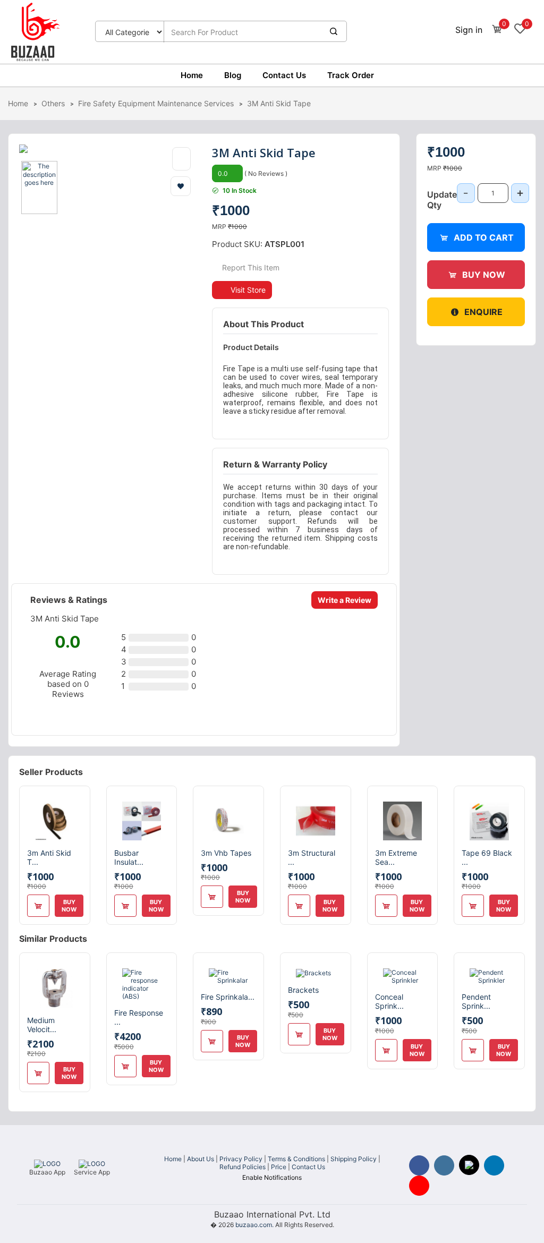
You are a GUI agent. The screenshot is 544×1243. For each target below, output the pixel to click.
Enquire (483, 312)
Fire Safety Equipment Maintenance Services (156, 103)
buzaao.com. (254, 1225)
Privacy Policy (240, 1159)
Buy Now (483, 274)
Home (192, 75)
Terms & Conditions (296, 1159)
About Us (200, 1159)
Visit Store (248, 289)
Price (278, 1167)
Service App (92, 1172)
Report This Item (249, 267)
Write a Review (344, 600)
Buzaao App (47, 1172)
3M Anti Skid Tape (279, 103)
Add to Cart (484, 237)
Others (53, 103)
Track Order (350, 75)
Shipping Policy (353, 1159)
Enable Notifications (272, 1177)
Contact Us (284, 75)
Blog (232, 75)
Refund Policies (242, 1167)
